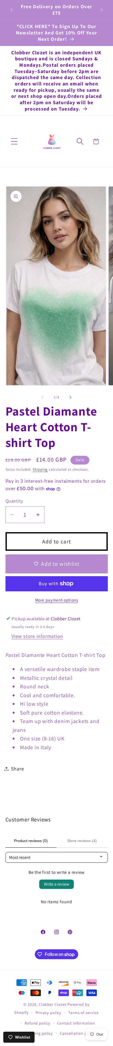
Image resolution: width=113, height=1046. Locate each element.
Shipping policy (38, 1033)
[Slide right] (70, 397)
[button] (14, 141)
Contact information (76, 1023)
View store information (37, 636)
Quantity (14, 501)
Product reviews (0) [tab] (31, 841)
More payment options (56, 600)
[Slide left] (42, 397)
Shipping (40, 469)
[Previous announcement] (11, 10)
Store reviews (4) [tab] (82, 841)
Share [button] (17, 768)
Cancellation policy (78, 1033)
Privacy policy (49, 1012)
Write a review (56, 884)
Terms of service (83, 1012)
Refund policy (37, 1023)
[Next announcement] (102, 10)
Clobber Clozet (53, 1004)
